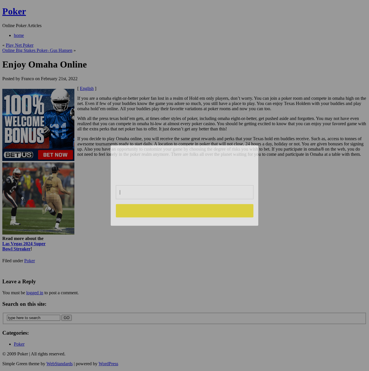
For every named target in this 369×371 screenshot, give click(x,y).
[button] (185, 162)
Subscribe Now (185, 210)
